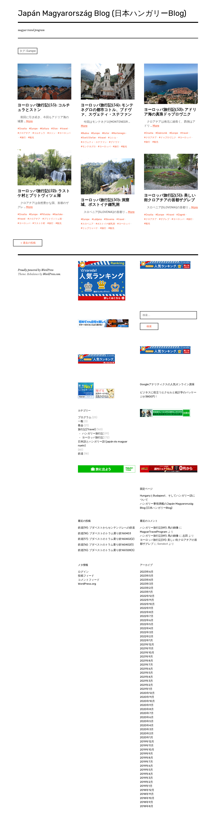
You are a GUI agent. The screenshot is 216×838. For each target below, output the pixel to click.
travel (65, 128)
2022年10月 (147, 604)
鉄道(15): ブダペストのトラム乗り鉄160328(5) (106, 550)
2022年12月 (147, 596)
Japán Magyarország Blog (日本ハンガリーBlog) (102, 13)
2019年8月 (146, 757)
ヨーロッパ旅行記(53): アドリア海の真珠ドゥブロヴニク (170, 111)
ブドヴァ (115, 142)
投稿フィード (86, 575)
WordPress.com (51, 274)
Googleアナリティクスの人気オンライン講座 (167, 384)
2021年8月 (146, 660)
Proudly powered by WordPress (35, 270)
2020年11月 (147, 696)
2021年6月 (146, 668)
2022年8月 (147, 612)
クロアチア (24, 133)
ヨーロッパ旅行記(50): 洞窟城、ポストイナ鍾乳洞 (105, 202)
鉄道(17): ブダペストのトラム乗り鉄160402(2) (106, 538)
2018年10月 (147, 798)
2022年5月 (146, 624)
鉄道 (80, 453)
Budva (85, 133)
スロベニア (87, 223)
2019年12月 (147, 741)
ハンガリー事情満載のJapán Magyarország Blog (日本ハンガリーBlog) (166, 505)
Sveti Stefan (89, 137)
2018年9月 (146, 802)
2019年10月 (147, 749)
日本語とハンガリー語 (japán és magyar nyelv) (102, 443)
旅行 (23, 137)
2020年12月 (147, 693)
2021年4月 (146, 676)
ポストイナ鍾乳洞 (106, 223)
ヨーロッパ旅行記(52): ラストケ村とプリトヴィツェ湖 (44, 193)
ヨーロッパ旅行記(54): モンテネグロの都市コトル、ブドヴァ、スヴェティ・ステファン (107, 110)
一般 (80, 421)
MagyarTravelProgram (153, 531)
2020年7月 (147, 713)
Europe (34, 128)
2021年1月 (146, 688)
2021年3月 (146, 680)
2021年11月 (147, 648)
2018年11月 (147, 794)
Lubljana (97, 219)
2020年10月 (147, 701)
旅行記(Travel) (87, 429)
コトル (113, 137)
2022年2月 (146, 636)
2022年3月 (146, 632)
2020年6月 (147, 717)
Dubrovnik (162, 133)
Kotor (106, 133)
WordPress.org (87, 583)
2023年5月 (146, 575)
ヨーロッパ (64, 133)
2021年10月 (147, 652)
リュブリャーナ (90, 228)
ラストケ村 (39, 223)
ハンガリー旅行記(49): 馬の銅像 (159, 527)
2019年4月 (146, 773)
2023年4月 (146, 579)
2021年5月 (146, 672)
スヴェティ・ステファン (94, 142)
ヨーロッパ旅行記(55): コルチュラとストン (44, 107)
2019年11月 (147, 745)
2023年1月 (146, 591)
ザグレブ (164, 219)
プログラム (84, 417)
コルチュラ (39, 133)
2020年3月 (147, 729)
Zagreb (181, 214)
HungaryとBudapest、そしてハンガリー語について (167, 497)
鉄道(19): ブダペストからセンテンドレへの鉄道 (106, 527)
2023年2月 (146, 587)
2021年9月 (146, 656)
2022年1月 (146, 640)
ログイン (83, 571)
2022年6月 (146, 620)
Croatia (23, 128)
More (29, 121)
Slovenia (109, 219)
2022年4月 (146, 628)
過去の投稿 (29, 242)
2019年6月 (146, 765)
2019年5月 (146, 769)
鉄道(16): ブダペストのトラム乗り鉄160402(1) (106, 544)
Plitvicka (45, 214)
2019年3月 (146, 777)
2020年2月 (147, 733)
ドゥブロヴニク (168, 137)
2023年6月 (146, 571)
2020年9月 (147, 705)
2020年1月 (146, 737)
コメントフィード (88, 579)
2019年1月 (146, 785)
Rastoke (58, 214)
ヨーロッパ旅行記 (93, 437)
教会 (80, 425)
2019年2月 (146, 781)
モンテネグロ (89, 146)
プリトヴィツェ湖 (53, 219)
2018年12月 (147, 790)
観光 (32, 137)
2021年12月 (147, 644)
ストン (52, 133)
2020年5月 (147, 721)
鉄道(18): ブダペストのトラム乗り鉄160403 (104, 533)
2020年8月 (147, 709)
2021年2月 (146, 684)
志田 (185, 535)
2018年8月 (146, 806)
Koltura (45, 128)
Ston (55, 128)
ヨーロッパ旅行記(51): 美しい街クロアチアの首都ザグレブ (170, 197)
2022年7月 (146, 616)
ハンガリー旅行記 (93, 433)
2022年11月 (147, 599)
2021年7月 (146, 664)
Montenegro (119, 133)
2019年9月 (146, 753)
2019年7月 (146, 761)
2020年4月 (147, 725)
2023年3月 (146, 583)
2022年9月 (146, 608)
